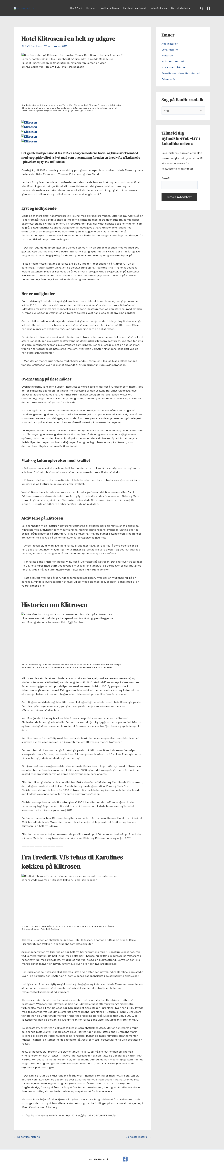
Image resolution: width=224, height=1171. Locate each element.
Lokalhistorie (170, 49)
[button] (202, 8)
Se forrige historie (27, 1137)
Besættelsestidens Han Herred (181, 73)
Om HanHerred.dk (98, 1159)
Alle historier (170, 43)
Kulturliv (167, 55)
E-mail (166, 178)
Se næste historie (138, 1137)
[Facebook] (208, 8)
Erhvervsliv (168, 79)
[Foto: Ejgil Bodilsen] (29, 122)
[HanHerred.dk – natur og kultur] (125, 1159)
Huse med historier (174, 67)
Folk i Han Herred (173, 61)
